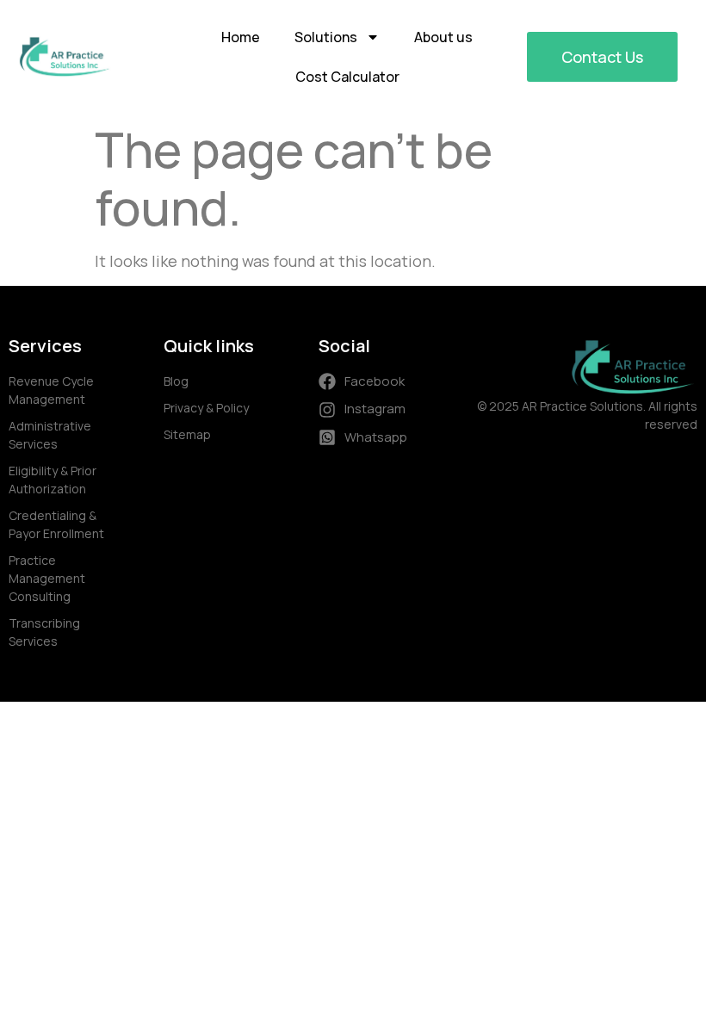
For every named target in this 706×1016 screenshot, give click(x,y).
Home (240, 37)
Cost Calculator (347, 76)
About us (443, 37)
